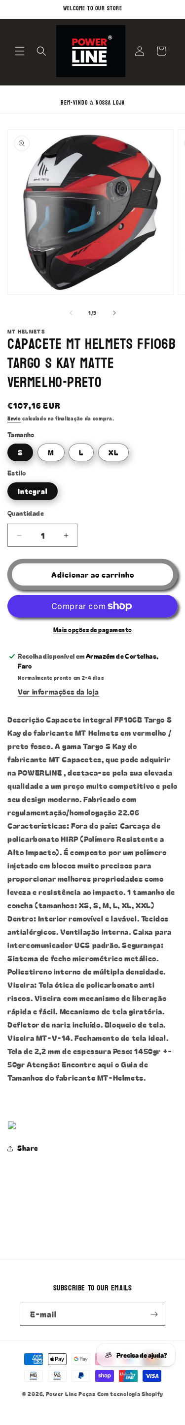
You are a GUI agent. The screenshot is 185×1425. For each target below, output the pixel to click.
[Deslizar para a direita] (114, 313)
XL (113, 452)
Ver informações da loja (58, 692)
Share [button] (27, 1148)
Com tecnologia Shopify (130, 1393)
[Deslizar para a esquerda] (71, 313)
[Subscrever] (154, 1314)
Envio (14, 418)
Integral (32, 491)
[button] (20, 51)
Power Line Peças (71, 1393)
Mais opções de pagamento (92, 629)
